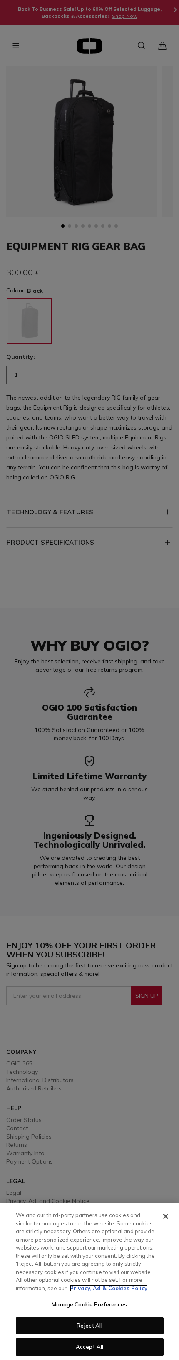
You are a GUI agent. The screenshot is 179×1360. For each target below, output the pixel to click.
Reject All (89, 1325)
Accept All (89, 1346)
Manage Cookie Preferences (89, 1304)
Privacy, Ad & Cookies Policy (108, 1288)
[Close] (166, 1216)
